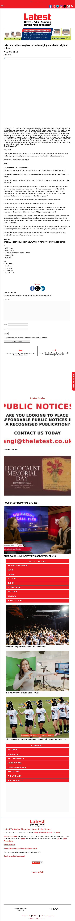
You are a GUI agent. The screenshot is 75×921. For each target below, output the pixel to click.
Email (6, 329)
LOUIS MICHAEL (14, 763)
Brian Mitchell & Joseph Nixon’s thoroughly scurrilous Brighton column (54, 354)
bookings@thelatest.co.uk (27, 848)
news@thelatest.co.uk (17, 856)
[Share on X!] (37, 290)
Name (6, 324)
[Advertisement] (37, 377)
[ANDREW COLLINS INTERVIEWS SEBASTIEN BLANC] (37, 530)
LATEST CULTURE (37, 561)
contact (42, 916)
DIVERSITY (12, 592)
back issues (35, 916)
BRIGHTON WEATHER (37, 909)
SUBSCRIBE (73, 381)
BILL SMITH (12, 750)
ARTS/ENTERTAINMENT (18, 566)
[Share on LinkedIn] (42, 290)
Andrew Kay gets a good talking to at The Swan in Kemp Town (20, 354)
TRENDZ (11, 574)
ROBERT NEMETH (15, 780)
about (23, 916)
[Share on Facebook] (32, 290)
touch (23, 838)
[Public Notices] (37, 423)
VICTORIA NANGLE (16, 758)
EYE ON (11, 583)
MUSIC (10, 570)
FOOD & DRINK (14, 587)
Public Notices (11, 449)
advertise (28, 916)
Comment (7, 299)
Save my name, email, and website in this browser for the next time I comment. (26, 337)
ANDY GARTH (13, 772)
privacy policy (50, 916)
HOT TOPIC (12, 579)
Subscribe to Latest (37, 1)
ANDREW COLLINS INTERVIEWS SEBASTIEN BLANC (30, 556)
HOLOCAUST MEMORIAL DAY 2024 (21, 503)
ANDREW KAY (14, 754)
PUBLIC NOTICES (15, 600)
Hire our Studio (9, 845)
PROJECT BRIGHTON (17, 767)
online (58, 832)
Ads (57, 838)
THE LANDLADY (14, 776)
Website (6, 333)
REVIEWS (12, 596)
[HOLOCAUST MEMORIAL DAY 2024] (37, 477)
